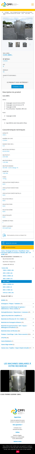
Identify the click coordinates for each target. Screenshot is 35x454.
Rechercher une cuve (11, 243)
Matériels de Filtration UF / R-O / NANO (12, 319)
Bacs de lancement (7, 259)
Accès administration (17, 438)
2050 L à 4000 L (6, 273)
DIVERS (3, 300)
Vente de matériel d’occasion (17, 420)
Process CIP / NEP (6, 296)
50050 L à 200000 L (7, 284)
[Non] (33, 449)
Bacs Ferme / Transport (8, 261)
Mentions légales (17, 435)
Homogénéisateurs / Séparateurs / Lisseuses (14, 312)
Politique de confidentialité (17, 437)
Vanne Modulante (6, 341)
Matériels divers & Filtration (9, 331)
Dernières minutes (10, 247)
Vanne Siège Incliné (7, 344)
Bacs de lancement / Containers (10, 256)
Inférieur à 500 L (7, 292)
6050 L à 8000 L (6, 287)
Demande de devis (17, 429)
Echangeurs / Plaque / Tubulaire (10, 303)
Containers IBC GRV (7, 264)
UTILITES (3, 337)
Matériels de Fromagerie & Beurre (11, 322)
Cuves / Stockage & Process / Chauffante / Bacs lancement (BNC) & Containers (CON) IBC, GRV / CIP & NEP (17, 13)
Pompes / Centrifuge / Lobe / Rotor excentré (14, 334)
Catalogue (7, 12)
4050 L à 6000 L (6, 278)
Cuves (22, 13)
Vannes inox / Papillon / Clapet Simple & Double (15, 348)
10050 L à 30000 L (7, 270)
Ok (17, 451)
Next (29, 45)
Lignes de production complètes (10, 315)
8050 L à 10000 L (7, 290)
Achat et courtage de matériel (17, 422)
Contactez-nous (17, 86)
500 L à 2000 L (27, 13)
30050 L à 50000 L (7, 276)
